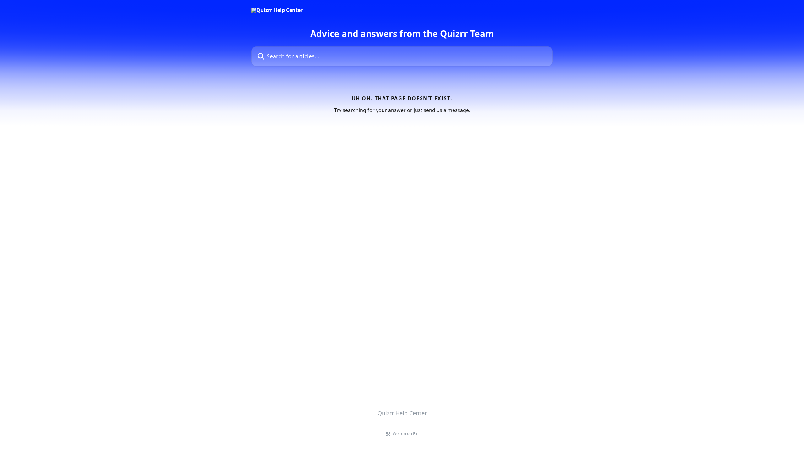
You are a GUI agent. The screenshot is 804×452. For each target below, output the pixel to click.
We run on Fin (406, 433)
